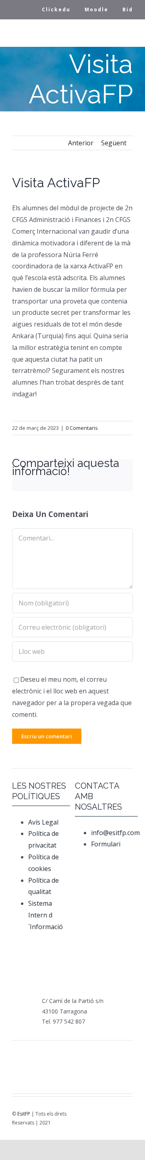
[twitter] (92, 1116)
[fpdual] (41, 1053)
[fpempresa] (52, 1077)
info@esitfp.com (115, 832)
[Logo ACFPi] (31, 1071)
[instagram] (104, 1116)
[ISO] (93, 1076)
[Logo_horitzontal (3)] (62, 1055)
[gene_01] (83, 1053)
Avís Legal (43, 822)
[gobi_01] (104, 1053)
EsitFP (23, 1113)
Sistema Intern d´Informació (45, 915)
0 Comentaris (82, 427)
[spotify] (126, 1116)
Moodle (96, 9)
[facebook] (81, 1116)
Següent (113, 142)
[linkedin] (115, 1116)
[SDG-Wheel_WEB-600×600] (72, 1072)
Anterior (80, 142)
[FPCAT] (20, 1053)
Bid (127, 9)
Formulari (106, 844)
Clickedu (56, 9)
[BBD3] (114, 1072)
